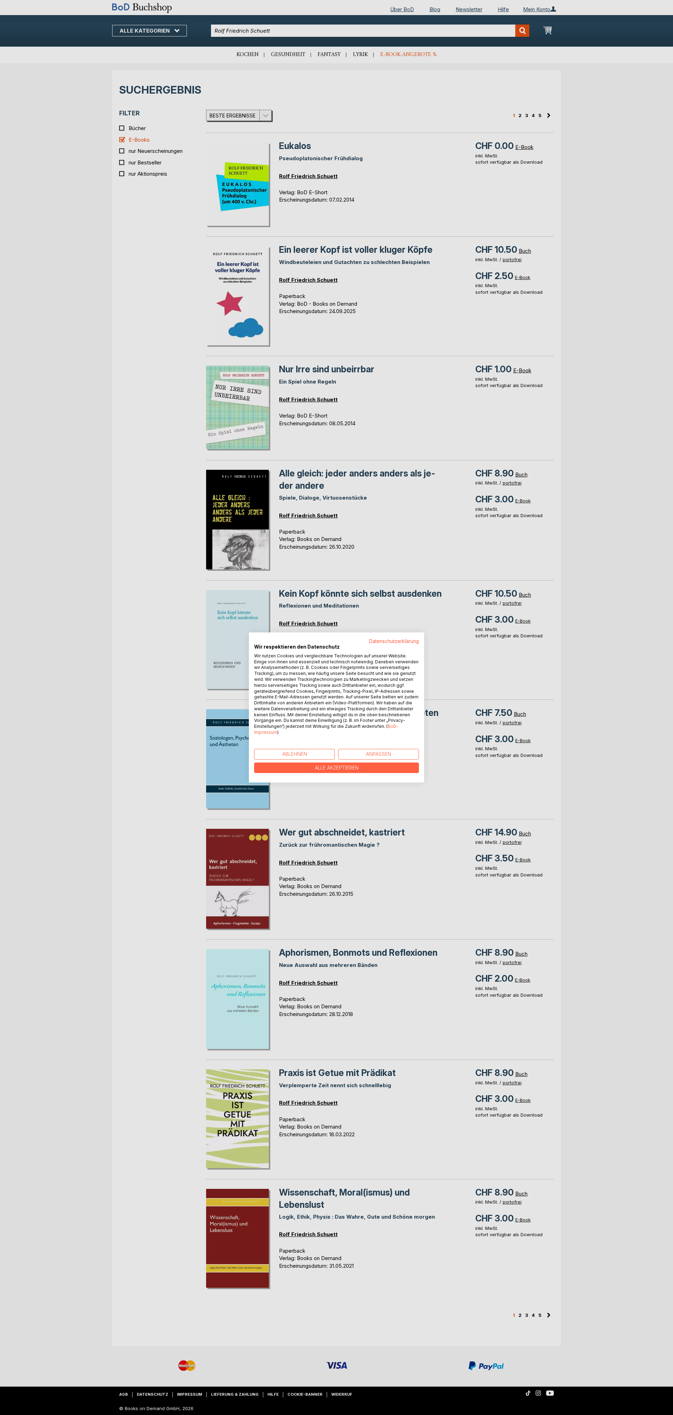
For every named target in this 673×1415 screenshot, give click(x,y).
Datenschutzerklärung (394, 641)
